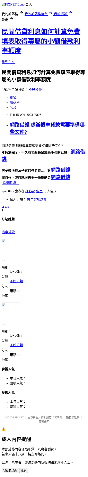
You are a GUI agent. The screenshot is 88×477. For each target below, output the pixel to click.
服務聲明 (44, 421)
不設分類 (35, 89)
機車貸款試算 (37, 199)
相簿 (13, 97)
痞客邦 (30, 191)
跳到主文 (8, 62)
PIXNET (19, 417)
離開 (23, 470)
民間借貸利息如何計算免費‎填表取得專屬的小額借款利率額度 (41, 41)
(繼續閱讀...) (10, 183)
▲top (5, 206)
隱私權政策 (72, 417)
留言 (39, 191)
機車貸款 (8, 232)
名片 (13, 107)
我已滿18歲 (10, 470)
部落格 (15, 102)
